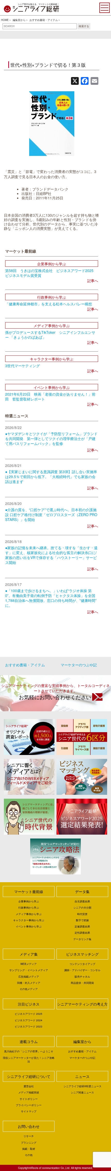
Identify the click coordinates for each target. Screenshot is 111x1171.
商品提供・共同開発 (82, 983)
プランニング (28, 1142)
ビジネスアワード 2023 (28, 1026)
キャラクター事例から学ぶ (28, 920)
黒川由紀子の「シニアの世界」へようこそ (28, 1051)
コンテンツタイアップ (82, 964)
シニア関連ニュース (82, 1092)
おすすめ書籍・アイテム (43, 20)
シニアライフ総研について (28, 1076)
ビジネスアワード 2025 (28, 1014)
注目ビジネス (28, 1004)
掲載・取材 (28, 1149)
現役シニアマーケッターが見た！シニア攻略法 (28, 1059)
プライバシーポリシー (29, 1105)
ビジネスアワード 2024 (28, 1020)
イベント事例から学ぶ (29, 926)
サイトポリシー (29, 1099)
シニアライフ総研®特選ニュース (82, 1086)
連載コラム (29, 1041)
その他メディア (29, 989)
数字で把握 (82, 920)
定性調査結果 (82, 932)
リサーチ (28, 1136)
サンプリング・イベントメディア (28, 970)
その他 (29, 1155)
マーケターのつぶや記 (79, 664)
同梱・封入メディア (28, 983)
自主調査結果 (82, 901)
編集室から (19, 20)
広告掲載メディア (28, 976)
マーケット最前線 (28, 891)
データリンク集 (82, 939)
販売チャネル (82, 976)
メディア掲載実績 (28, 1092)
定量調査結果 (82, 926)
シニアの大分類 (82, 907)
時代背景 (82, 914)
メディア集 (29, 954)
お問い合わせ (28, 1126)
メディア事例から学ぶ (29, 914)
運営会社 (28, 1086)
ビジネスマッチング (82, 954)
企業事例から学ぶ (28, 901)
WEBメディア (28, 964)
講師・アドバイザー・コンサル (82, 970)
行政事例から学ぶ (28, 907)
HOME (5, 20)
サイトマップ (28, 1111)
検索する (84, 26)
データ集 (82, 891)
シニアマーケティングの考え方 (82, 1004)
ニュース (82, 1076)
